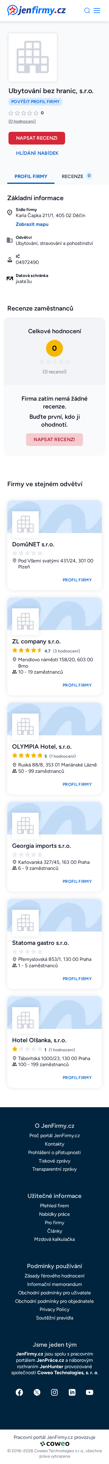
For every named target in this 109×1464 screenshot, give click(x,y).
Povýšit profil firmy (35, 101)
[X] (37, 1392)
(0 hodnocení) (22, 121)
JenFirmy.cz (23, 8)
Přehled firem (54, 1206)
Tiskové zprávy (54, 1161)
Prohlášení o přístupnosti (54, 1152)
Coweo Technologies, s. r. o (67, 1372)
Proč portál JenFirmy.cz (54, 1135)
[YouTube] (89, 1392)
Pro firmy (54, 1222)
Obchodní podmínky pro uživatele (54, 1293)
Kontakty (54, 1144)
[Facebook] (19, 1392)
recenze (76, 176)
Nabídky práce (54, 1214)
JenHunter (51, 1366)
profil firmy (31, 176)
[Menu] (87, 10)
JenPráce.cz (50, 1360)
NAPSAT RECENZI (54, 439)
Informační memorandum (54, 1284)
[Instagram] (54, 1392)
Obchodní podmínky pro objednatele (54, 1301)
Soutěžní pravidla (54, 1318)
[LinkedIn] (72, 1392)
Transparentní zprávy (54, 1169)
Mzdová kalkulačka (54, 1239)
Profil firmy (77, 580)
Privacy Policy (54, 1309)
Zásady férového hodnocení (54, 1276)
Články (54, 1231)
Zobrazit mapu (32, 224)
